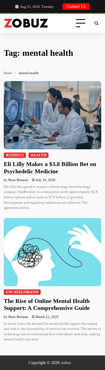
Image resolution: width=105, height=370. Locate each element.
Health (38, 155)
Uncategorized (22, 292)
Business (15, 155)
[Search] (96, 23)
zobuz (66, 362)
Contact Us (76, 6)
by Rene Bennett (16, 180)
